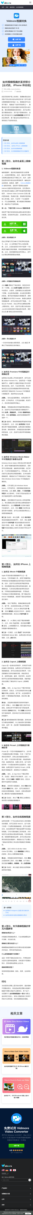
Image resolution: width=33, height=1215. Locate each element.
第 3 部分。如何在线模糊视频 (13, 148)
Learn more (20, 1213)
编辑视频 (12, 7)
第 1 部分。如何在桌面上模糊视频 (14, 143)
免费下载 (18, 39)
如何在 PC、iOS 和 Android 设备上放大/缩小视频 (16, 1096)
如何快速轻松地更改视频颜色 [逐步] (16, 915)
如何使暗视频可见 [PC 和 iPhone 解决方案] (16, 1067)
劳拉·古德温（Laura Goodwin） (12, 89)
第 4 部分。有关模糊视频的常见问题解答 (16, 151)
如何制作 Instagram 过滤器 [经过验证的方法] (17, 911)
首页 (3, 7)
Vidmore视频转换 (16, 21)
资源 (7, 7)
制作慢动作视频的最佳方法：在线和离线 (16, 1037)
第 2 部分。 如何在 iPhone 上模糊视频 (15, 146)
